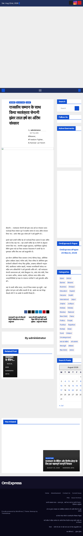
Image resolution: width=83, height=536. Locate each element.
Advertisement (56, 493)
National (71, 312)
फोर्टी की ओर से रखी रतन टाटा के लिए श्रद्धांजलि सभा (67, 527)
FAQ (68, 498)
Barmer (62, 282)
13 (73, 386)
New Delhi (63, 316)
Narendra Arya (9, 372)
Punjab (70, 320)
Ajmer (62, 278)
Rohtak (62, 329)
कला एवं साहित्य (64, 341)
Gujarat (72, 291)
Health (71, 295)
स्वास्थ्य (72, 350)
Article (69, 278)
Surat (62, 333)
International (64, 299)
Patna (72, 316)
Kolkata (70, 308)
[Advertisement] (41, 72)
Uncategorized (65, 337)
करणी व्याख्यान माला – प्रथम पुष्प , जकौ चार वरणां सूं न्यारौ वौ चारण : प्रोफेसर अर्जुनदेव (63, 503)
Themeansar (6, 513)
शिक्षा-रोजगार (63, 350)
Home (47, 493)
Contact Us (66, 493)
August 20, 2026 (53, 468)
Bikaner (12, 102)
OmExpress (3, 31)
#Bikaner (31, 136)
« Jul (61, 405)
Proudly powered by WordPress (12, 511)
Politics (62, 320)
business (63, 287)
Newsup (32, 511)
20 (73, 390)
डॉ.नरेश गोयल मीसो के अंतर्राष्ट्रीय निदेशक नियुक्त (68, 516)
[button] (76, 90)
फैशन (50, 527)
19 (69, 390)
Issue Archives (76, 498)
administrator (36, 130)
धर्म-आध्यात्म (74, 341)
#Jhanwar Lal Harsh (36, 143)
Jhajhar (62, 304)
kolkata (62, 308)
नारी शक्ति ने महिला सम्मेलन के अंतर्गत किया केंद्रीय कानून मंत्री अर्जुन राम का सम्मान (62, 521)
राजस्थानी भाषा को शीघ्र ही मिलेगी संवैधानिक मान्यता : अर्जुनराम (16, 319)
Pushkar (63, 325)
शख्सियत (71, 346)
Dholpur (71, 287)
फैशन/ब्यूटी (63, 346)
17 (61, 390)
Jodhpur (71, 304)
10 (61, 386)
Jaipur (73, 299)
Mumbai (62, 312)
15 (81, 386)
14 (77, 386)
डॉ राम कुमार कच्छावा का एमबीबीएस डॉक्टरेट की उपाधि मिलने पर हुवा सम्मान (64, 510)
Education (63, 291)
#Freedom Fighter (35, 139)
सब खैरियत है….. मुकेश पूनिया (73, 531)
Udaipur (69, 333)
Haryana (63, 295)
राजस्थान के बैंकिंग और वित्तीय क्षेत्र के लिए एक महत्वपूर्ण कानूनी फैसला (61, 462)
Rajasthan (20, 102)
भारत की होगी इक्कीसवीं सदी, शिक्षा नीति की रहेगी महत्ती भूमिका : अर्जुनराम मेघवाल (38, 319)
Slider (28, 102)
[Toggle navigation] (40, 90)
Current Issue (76, 493)
